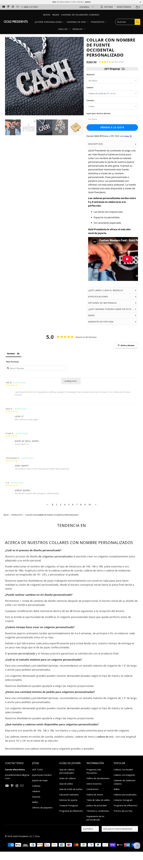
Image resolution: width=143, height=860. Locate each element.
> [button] (95, 504)
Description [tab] (95, 144)
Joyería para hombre (42, 775)
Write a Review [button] (127, 345)
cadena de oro (104, 736)
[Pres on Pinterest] (8, 7)
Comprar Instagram (68, 805)
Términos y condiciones (97, 810)
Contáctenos (92, 789)
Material (90, 74)
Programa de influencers (71, 810)
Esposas (36, 796)
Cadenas (36, 785)
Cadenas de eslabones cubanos (80, 14)
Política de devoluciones (97, 778)
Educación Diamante (69, 794)
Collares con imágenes (124, 775)
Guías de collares (67, 778)
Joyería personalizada (49, 22)
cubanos (36, 791)
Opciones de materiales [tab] (102, 303)
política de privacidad (96, 805)
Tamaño (90, 100)
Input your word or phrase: (98, 113)
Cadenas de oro (77, 22)
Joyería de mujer (40, 780)
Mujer (55, 14)
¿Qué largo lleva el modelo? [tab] (105, 290)
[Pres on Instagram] (12, 7)
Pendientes (98, 22)
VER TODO (37, 769)
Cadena (89, 87)
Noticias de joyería (68, 800)
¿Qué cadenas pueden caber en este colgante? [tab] (113, 309)
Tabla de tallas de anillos (98, 800)
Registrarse (124, 7)
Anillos (63, 29)
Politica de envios (94, 794)
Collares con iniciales (123, 769)
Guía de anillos (66, 783)
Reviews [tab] (11, 353)
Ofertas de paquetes (42, 807)
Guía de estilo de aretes (71, 789)
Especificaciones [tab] (98, 296)
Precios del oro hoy (123, 810)
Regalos (78, 29)
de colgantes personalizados (55, 556)
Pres (37, 836)
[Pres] (16, 22)
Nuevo (46, 14)
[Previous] (8, 76)
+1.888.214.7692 (29, 7)
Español (85, 7)
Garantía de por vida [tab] (101, 321)
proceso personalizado (21, 653)
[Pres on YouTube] (3, 7)
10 (89, 504)
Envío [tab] (91, 315)
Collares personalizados (125, 794)
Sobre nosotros (94, 783)
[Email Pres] (17, 7)
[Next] (81, 76)
